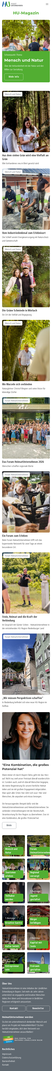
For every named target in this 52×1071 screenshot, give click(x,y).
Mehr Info (14, 77)
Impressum (6, 1054)
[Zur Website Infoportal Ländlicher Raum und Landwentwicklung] (26, 1039)
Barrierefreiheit (8, 1061)
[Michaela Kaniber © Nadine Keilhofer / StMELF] (26, 736)
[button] (47, 4)
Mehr (9, 825)
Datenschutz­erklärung (11, 1058)
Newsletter (38, 1008)
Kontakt (14, 1008)
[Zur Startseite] (12, 4)
